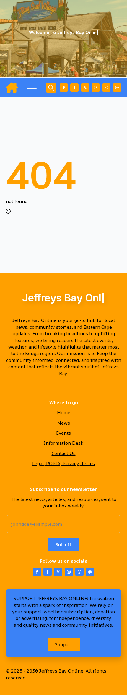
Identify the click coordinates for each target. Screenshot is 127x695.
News (63, 423)
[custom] (106, 87)
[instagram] (96, 87)
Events (63, 433)
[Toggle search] (51, 88)
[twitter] (85, 87)
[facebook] (64, 87)
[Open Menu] (31, 88)
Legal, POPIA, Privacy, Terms (63, 463)
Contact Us (64, 453)
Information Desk (63, 443)
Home (63, 412)
